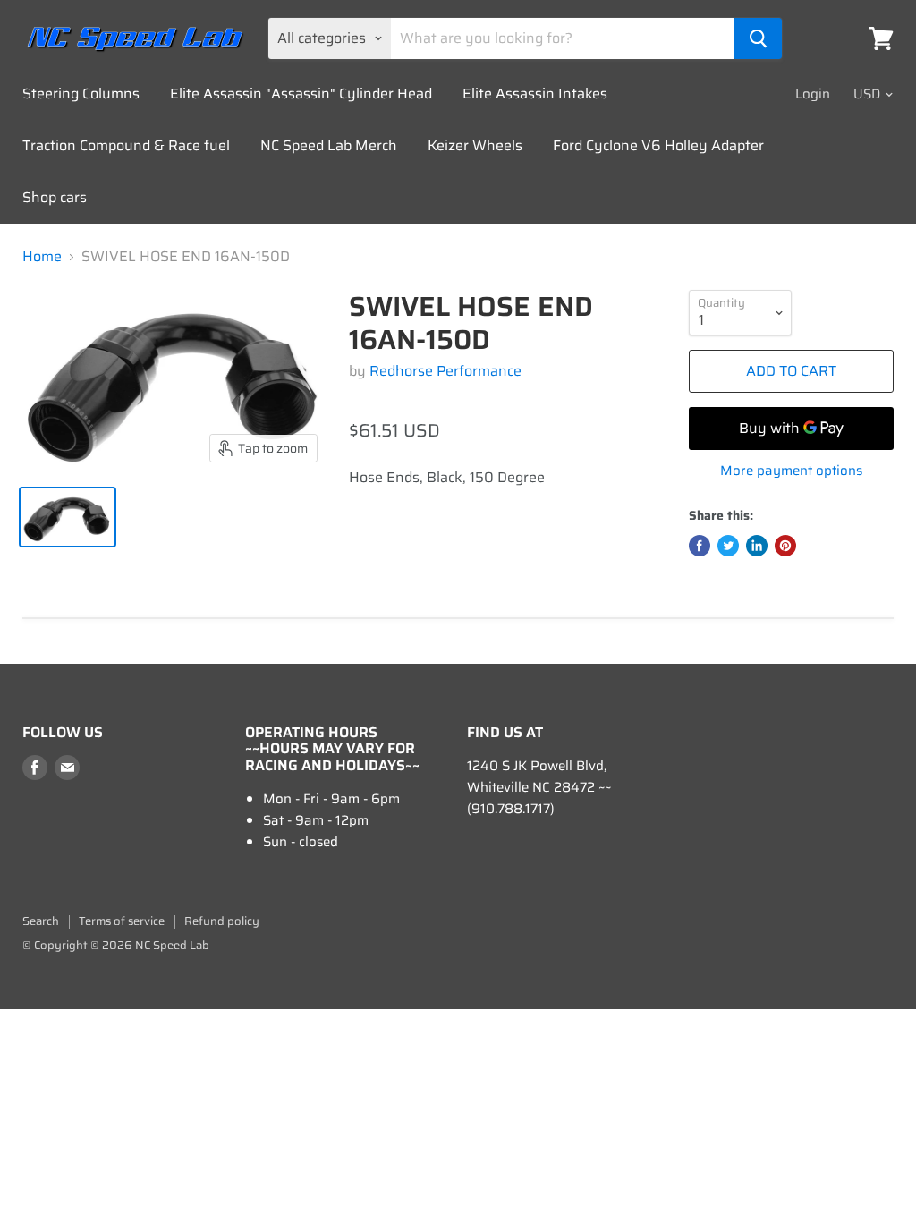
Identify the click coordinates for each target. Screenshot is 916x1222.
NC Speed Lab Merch (328, 145)
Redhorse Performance (445, 371)
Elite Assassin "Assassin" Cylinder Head (301, 93)
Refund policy (221, 921)
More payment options (791, 471)
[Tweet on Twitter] (728, 545)
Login (812, 94)
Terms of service (122, 921)
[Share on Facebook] (699, 545)
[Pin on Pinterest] (785, 545)
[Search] (758, 38)
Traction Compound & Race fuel (126, 145)
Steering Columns (81, 93)
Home (42, 257)
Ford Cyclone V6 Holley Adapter (658, 145)
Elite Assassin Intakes (534, 93)
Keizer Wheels (475, 145)
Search (40, 921)
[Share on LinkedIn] (757, 545)
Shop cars (54, 197)
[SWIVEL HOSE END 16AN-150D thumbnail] (67, 517)
